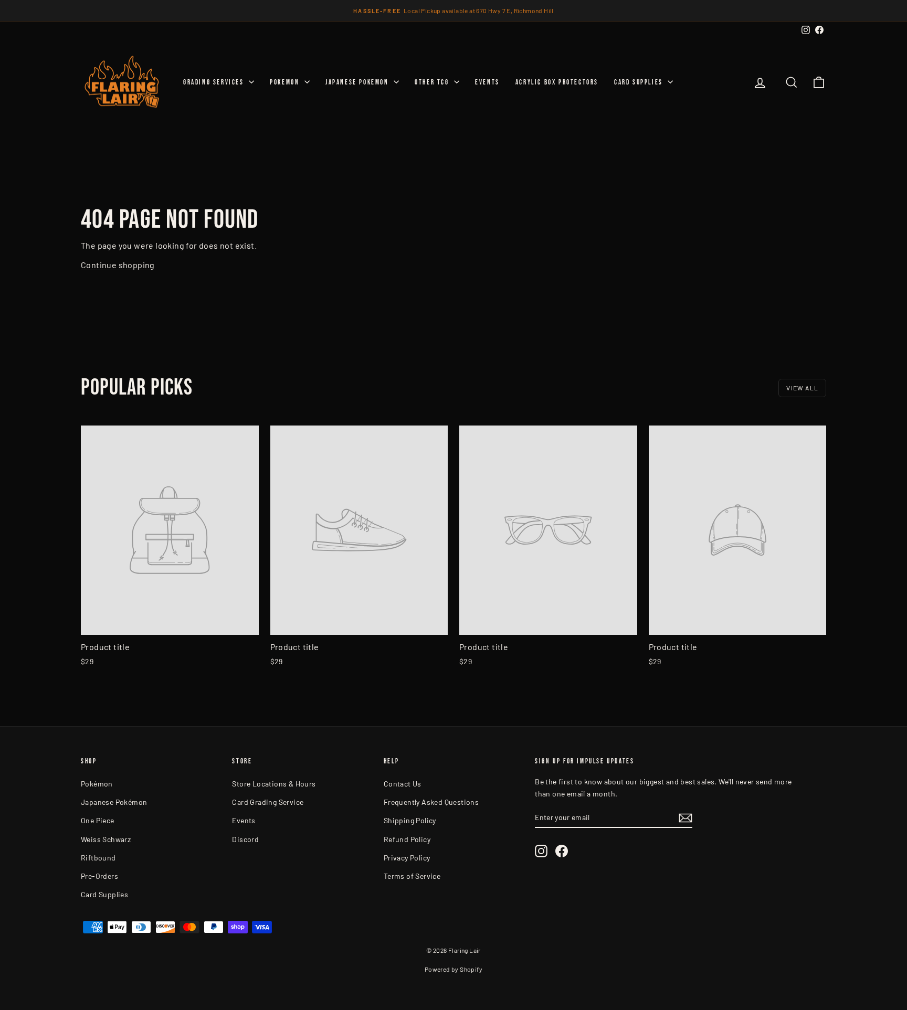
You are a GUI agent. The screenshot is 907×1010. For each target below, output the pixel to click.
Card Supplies (639, 82)
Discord (245, 839)
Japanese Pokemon (358, 82)
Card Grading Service (267, 802)
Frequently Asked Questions (431, 802)
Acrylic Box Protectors (556, 82)
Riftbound (98, 857)
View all (802, 387)
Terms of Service (412, 875)
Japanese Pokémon (114, 802)
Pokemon (286, 82)
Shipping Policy (410, 820)
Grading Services (214, 82)
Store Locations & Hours (273, 783)
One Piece (97, 820)
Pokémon (97, 783)
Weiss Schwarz (106, 839)
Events (487, 82)
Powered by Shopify (453, 969)
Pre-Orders (99, 875)
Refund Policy (407, 839)
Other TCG (433, 82)
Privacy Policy (407, 857)
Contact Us (402, 783)
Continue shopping (118, 265)
